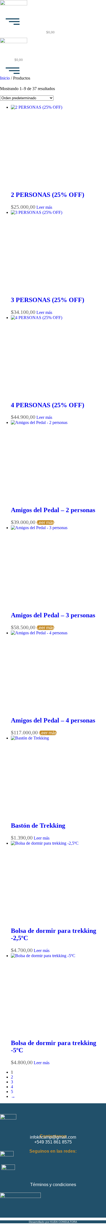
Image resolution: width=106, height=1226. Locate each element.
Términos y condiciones (53, 1184)
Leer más (44, 207)
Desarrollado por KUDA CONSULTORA (53, 1221)
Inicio (5, 78)
